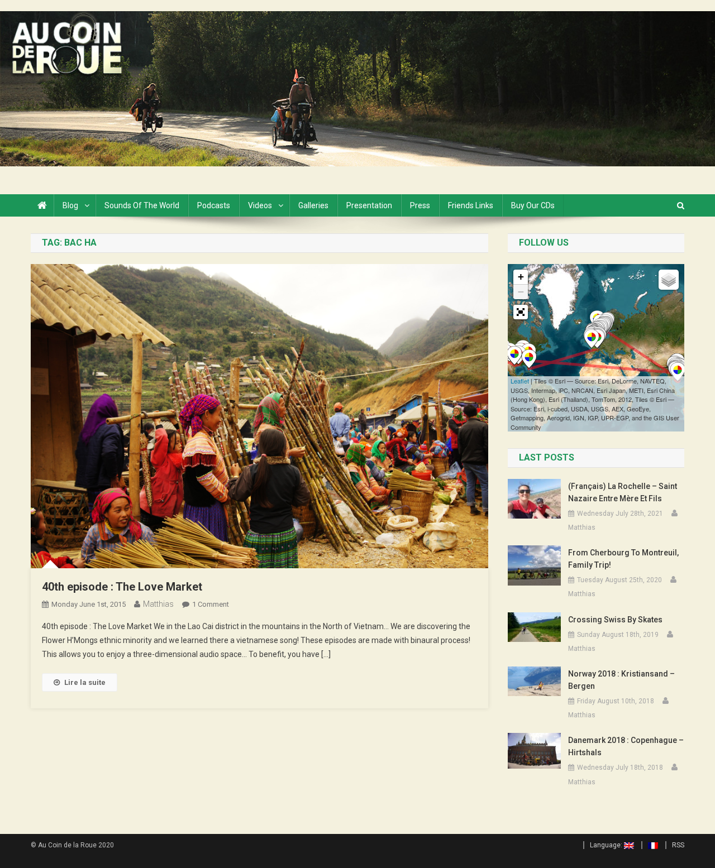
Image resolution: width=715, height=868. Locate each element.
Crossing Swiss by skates (615, 619)
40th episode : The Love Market (122, 586)
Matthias (158, 604)
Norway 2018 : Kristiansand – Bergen (621, 679)
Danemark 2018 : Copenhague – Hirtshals (626, 746)
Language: (607, 845)
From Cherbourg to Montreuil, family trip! (623, 558)
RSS (678, 845)
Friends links (470, 205)
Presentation (369, 205)
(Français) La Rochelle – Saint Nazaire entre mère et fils (622, 492)
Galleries (313, 205)
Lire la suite (85, 682)
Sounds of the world (141, 205)
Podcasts (213, 205)
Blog (70, 205)
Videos (260, 205)
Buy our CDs (533, 205)
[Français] (649, 845)
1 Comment (210, 604)
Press (420, 205)
